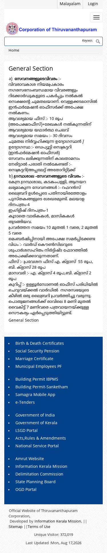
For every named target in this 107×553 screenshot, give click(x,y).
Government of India (35, 415)
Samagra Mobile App (35, 395)
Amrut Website (29, 459)
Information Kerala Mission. (58, 521)
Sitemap (16, 527)
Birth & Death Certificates (39, 343)
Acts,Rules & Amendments (40, 438)
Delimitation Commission (39, 474)
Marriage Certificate (34, 359)
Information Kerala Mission (41, 466)
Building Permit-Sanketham (41, 387)
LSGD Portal (26, 430)
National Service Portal (37, 446)
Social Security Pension (37, 351)
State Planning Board (35, 482)
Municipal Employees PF (38, 366)
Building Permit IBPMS (36, 379)
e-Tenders (25, 402)
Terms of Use (39, 527)
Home (14, 50)
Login (93, 4)
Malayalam (70, 4)
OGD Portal (26, 489)
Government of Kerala (36, 423)
